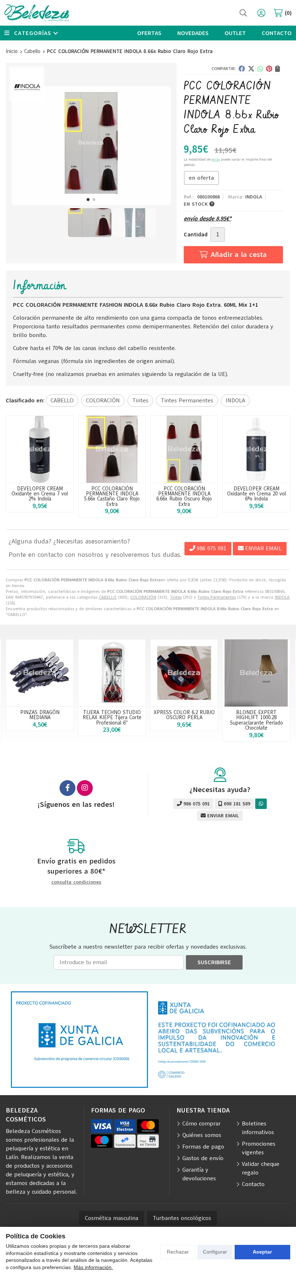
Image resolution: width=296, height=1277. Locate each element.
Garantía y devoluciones (199, 1174)
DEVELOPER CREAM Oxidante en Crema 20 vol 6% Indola (256, 494)
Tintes (176, 597)
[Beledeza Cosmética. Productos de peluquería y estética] (36, 12)
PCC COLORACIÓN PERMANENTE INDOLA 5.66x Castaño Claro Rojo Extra (112, 496)
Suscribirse (214, 962)
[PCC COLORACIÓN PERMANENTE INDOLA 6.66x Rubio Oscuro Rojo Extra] (184, 449)
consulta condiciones (76, 882)
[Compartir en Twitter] (251, 68)
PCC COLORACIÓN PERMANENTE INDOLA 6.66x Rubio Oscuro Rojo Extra (184, 496)
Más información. (93, 1267)
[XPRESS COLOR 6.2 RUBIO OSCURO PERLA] (184, 673)
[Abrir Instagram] (85, 788)
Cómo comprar (201, 1124)
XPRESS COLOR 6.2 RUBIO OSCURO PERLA (184, 715)
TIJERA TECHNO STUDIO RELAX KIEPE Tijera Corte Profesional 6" (112, 717)
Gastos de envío (202, 1158)
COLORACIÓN (143, 597)
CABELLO (108, 597)
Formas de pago (203, 1147)
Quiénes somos (201, 1135)
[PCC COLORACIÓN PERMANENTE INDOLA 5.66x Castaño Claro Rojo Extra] (111, 449)
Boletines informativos (258, 1128)
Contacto (253, 1184)
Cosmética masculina (111, 1218)
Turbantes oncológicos (182, 1218)
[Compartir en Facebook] (242, 68)
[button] (88, 199)
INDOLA (282, 597)
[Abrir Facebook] (67, 788)
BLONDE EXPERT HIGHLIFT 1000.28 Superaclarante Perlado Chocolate (256, 720)
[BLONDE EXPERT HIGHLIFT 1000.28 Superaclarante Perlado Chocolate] (256, 673)
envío (216, 159)
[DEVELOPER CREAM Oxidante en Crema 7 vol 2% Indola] (39, 449)
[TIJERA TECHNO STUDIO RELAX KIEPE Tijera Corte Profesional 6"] (111, 673)
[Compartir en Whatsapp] (260, 68)
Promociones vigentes (258, 1148)
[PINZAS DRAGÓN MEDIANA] (39, 673)
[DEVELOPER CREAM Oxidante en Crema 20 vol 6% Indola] (256, 449)
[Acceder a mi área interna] (261, 13)
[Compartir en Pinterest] (269, 68)
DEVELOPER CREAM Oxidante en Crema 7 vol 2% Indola (40, 494)
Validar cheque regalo (260, 1168)
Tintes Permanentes (216, 597)
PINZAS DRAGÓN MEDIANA (40, 715)
